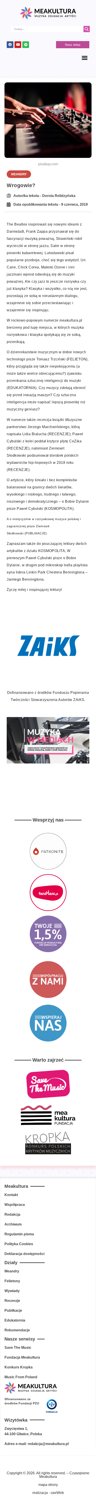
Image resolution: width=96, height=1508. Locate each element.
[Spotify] (25, 44)
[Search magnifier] (86, 29)
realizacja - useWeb (48, 1493)
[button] (84, 57)
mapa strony (48, 1485)
